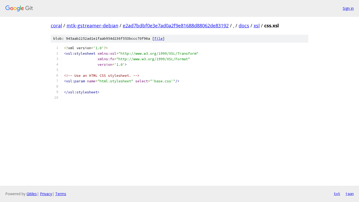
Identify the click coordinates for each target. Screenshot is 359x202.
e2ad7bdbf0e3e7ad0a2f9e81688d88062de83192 (176, 25)
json (349, 193)
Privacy (46, 193)
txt (337, 193)
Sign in (348, 8)
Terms (60, 193)
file (158, 38)
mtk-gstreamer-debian (92, 25)
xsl (257, 25)
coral (56, 25)
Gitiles (32, 193)
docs (244, 25)
